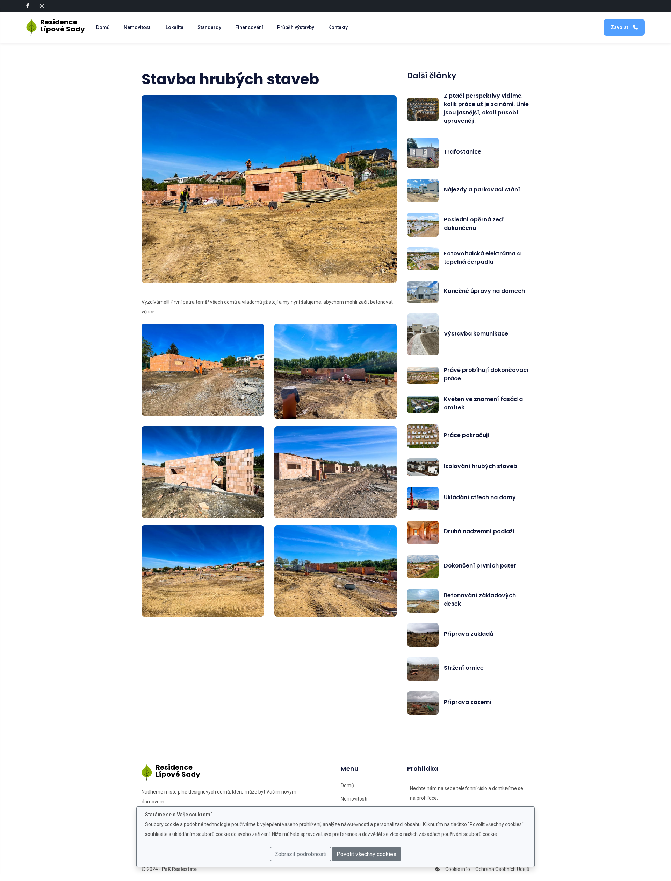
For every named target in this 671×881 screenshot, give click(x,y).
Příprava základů (468, 634)
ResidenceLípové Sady (61, 26)
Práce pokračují (467, 435)
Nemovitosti (138, 27)
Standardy (209, 27)
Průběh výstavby (295, 27)
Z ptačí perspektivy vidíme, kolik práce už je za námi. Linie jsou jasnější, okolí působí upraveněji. (486, 108)
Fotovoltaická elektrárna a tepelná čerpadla (482, 257)
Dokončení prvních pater (480, 566)
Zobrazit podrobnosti (300, 854)
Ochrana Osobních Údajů (502, 869)
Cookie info (457, 869)
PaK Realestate (179, 869)
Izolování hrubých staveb (480, 466)
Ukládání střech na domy (480, 497)
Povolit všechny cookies (366, 854)
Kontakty (338, 27)
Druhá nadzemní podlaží (479, 531)
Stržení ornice (464, 668)
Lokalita (174, 27)
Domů (103, 27)
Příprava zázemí (468, 702)
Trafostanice (462, 152)
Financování (249, 27)
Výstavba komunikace (476, 334)
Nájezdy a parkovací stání (482, 189)
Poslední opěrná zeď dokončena (474, 224)
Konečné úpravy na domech (484, 291)
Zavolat (620, 27)
